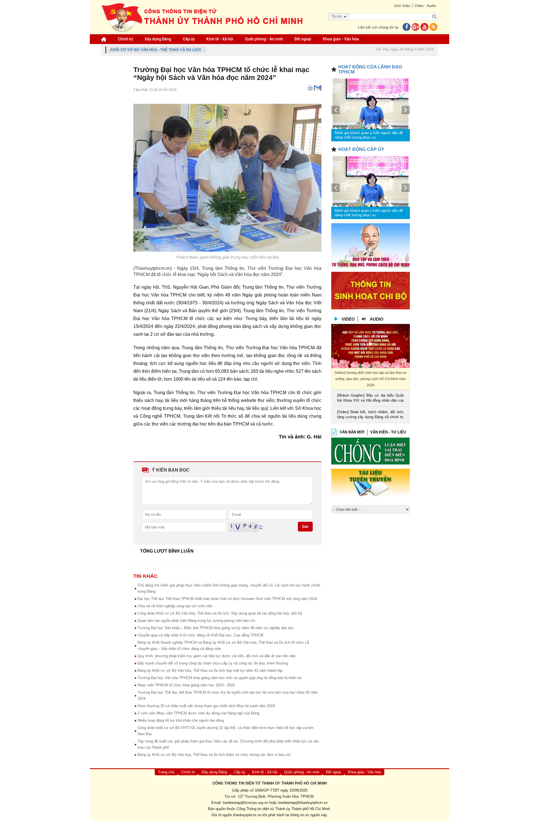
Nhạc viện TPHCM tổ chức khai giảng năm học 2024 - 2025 (186, 685)
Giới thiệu (402, 6)
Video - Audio (425, 6)
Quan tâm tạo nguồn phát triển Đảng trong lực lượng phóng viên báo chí (196, 620)
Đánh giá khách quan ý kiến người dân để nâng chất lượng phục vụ (369, 135)
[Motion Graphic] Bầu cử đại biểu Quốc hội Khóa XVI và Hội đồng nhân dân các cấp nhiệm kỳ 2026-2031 (370, 398)
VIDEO (348, 319)
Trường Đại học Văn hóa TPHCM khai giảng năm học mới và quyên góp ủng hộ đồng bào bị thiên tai (220, 678)
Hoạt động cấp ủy (361, 149)
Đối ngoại (302, 39)
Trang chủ (166, 772)
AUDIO (376, 319)
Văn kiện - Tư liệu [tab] (388, 432)
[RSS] (433, 27)
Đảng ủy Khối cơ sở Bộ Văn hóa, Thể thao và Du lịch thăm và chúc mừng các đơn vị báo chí (214, 755)
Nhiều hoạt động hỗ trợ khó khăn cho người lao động (181, 720)
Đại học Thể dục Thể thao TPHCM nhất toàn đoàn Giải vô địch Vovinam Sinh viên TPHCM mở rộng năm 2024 (227, 599)
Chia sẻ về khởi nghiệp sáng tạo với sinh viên (175, 606)
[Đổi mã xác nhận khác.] (261, 527)
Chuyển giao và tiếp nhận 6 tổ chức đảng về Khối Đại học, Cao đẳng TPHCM (200, 635)
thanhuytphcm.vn (247, 815)
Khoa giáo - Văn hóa (341, 39)
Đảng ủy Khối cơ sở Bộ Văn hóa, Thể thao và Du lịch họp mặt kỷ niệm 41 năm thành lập (210, 670)
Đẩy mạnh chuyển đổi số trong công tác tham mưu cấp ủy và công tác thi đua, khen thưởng (213, 663)
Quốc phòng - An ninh (264, 39)
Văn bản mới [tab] (352, 432)
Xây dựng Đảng (158, 39)
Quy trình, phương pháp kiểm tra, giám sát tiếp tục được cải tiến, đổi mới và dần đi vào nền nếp (216, 656)
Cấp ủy (189, 39)
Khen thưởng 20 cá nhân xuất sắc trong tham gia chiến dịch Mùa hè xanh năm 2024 (206, 706)
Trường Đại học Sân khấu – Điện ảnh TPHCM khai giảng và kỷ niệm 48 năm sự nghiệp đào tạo (215, 628)
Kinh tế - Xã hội (219, 39)
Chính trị (125, 39)
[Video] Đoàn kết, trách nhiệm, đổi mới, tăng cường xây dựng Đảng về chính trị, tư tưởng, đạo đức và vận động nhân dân (370, 415)
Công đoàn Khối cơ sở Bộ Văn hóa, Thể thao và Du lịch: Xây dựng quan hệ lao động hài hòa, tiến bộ (220, 613)
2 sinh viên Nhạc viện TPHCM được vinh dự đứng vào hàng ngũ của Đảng (198, 713)
